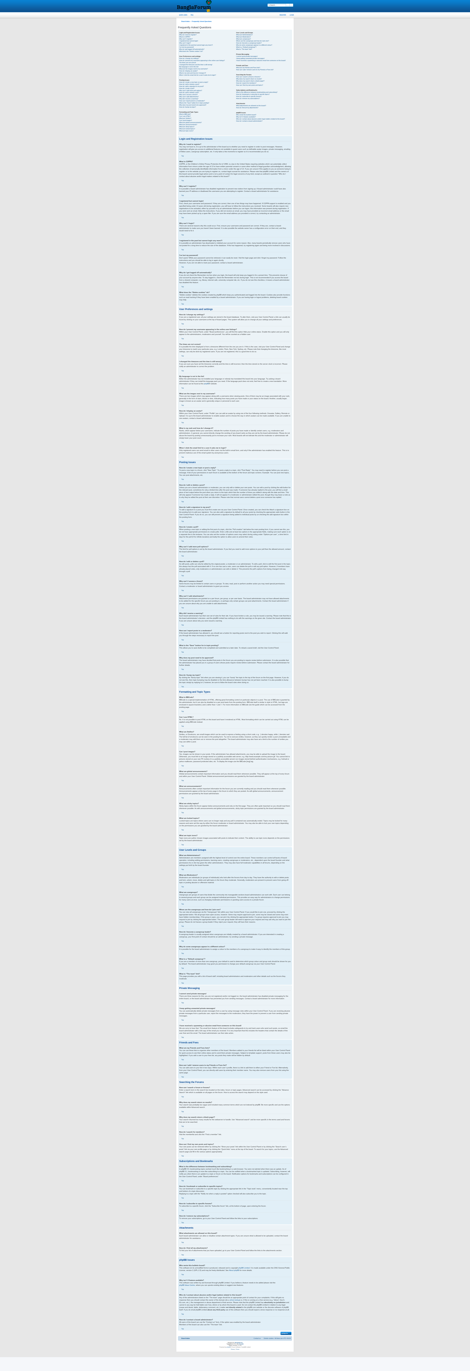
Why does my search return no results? (249, 79)
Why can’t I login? (185, 43)
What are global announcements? (190, 122)
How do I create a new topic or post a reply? (193, 82)
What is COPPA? (184, 37)
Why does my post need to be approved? (192, 105)
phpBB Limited (244, 1268)
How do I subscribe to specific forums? (249, 96)
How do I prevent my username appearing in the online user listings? (202, 60)
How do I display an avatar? (188, 71)
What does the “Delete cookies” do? (191, 51)
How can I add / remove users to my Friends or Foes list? (255, 70)
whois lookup (235, 1300)
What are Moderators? (243, 37)
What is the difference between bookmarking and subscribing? (256, 92)
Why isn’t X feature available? (246, 117)
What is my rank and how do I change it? (192, 73)
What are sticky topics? (186, 127)
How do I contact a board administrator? (249, 121)
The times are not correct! (187, 62)
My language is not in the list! (188, 67)
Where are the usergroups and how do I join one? (252, 41)
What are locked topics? (187, 129)
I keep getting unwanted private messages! (250, 58)
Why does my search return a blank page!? (250, 81)
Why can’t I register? (186, 39)
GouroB (241, 1344)
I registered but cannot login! (188, 41)
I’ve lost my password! (186, 47)
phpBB (206, 384)
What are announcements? (188, 124)
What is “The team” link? (244, 49)
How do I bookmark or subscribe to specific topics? (253, 94)
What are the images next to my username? (193, 69)
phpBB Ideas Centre (187, 1285)
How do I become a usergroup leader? (249, 43)
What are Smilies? (185, 118)
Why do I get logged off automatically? (191, 49)
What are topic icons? (186, 131)
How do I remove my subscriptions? (248, 98)
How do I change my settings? (189, 58)
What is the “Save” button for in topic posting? (194, 103)
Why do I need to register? (188, 35)
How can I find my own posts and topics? (249, 85)
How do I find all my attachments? (247, 108)
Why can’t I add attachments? (189, 97)
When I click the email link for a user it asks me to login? (197, 75)
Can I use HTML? (185, 116)
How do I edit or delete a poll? (189, 92)
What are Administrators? (244, 35)
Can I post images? (185, 120)
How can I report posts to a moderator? (192, 101)
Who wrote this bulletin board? (246, 115)
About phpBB (234, 1270)
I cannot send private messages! (247, 56)
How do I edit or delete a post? (189, 84)
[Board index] (194, 6)
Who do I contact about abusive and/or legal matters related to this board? (260, 119)
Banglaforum (239, 1342)
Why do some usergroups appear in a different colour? (254, 45)
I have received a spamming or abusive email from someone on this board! (261, 60)
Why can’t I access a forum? (188, 94)
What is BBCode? (185, 114)
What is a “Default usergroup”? (246, 47)
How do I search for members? (246, 83)
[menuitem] (190, 15)
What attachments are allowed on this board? (251, 105)
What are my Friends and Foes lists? (248, 67)
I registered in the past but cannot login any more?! (196, 45)
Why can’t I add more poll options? (190, 90)
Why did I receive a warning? (188, 99)
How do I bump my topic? (187, 107)
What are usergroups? (243, 39)
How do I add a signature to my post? (191, 86)
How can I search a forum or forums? (248, 77)
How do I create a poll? (186, 88)
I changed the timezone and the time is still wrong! (195, 65)
